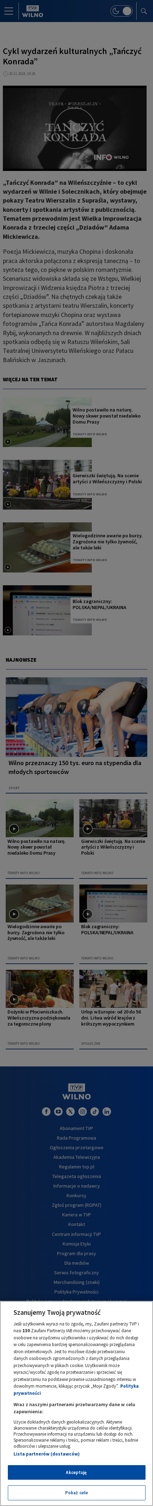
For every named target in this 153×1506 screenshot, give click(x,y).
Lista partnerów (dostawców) (47, 1454)
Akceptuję (76, 1472)
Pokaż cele (76, 1493)
